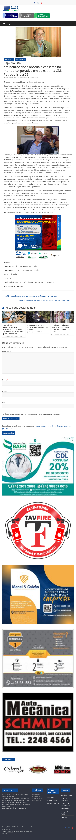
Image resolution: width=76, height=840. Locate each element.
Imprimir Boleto (52, 800)
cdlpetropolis (23, 77)
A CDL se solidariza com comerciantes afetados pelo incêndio (30, 296)
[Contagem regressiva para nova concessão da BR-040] (38, 312)
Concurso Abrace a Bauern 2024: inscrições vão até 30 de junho (45, 301)
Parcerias (64, 817)
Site (3, 403)
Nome (5, 380)
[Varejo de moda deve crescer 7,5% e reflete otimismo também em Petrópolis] (62, 312)
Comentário (7, 351)
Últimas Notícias (20, 59)
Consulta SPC (51, 797)
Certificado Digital (67, 795)
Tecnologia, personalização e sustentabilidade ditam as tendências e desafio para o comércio (13, 329)
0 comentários (33, 77)
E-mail (5, 391)
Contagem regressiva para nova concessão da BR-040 (37, 327)
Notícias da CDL (9, 59)
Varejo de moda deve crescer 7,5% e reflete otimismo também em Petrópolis (60, 328)
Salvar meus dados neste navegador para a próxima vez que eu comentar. (32, 414)
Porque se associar (53, 803)
